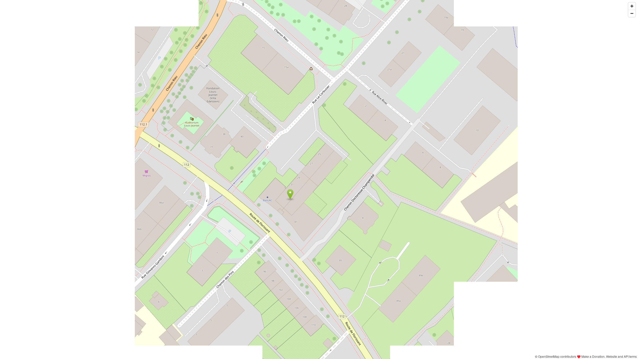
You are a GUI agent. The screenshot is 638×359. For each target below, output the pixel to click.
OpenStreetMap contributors (557, 356)
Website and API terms (621, 356)
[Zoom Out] (632, 13)
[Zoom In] (632, 6)
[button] (290, 194)
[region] (319, 179)
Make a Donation (593, 356)
